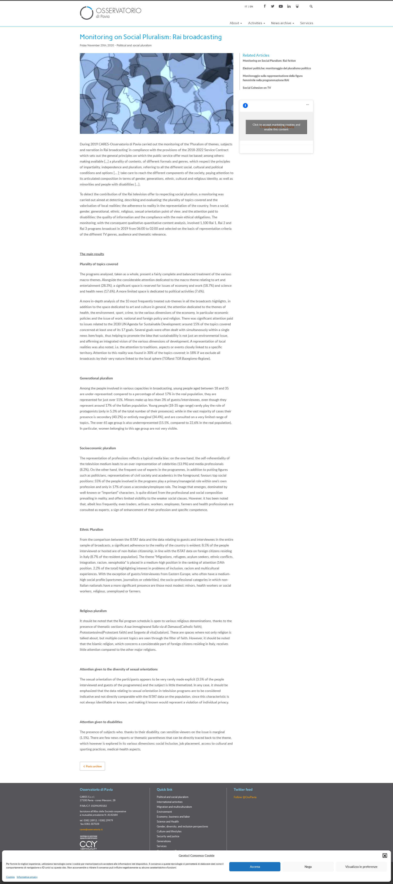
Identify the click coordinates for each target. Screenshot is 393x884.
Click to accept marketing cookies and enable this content (276, 127)
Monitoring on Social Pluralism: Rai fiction (269, 60)
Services (306, 23)
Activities (255, 23)
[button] (385, 856)
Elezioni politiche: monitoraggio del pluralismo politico (277, 68)
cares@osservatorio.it (91, 829)
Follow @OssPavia (245, 797)
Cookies (10, 877)
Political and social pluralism (134, 45)
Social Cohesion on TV (257, 87)
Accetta (255, 867)
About (235, 23)
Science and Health (168, 821)
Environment (164, 811)
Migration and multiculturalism (174, 807)
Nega (308, 867)
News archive (281, 23)
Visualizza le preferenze (361, 867)
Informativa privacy (27, 877)
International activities (170, 802)
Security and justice (168, 836)
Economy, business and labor (173, 816)
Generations (164, 841)
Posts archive (93, 766)
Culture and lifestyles (169, 831)
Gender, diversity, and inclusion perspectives (182, 826)
